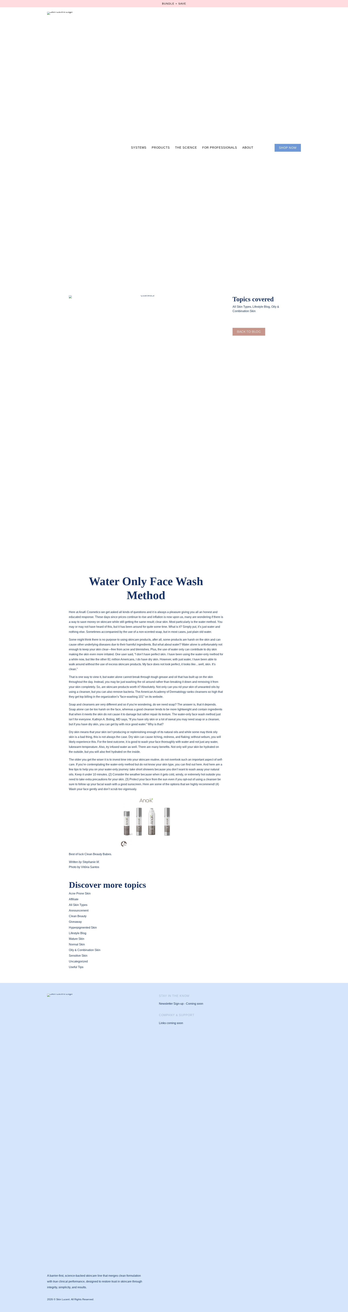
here (199, 764)
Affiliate (73, 899)
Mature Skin (76, 938)
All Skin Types (242, 306)
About (247, 147)
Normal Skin (77, 944)
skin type (168, 764)
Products (161, 147)
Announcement (78, 910)
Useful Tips (76, 967)
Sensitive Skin (78, 955)
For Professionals (219, 147)
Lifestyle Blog (261, 306)
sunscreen (134, 784)
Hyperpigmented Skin (83, 927)
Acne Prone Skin (80, 893)
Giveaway (75, 921)
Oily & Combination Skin (84, 950)
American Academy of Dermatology (163, 691)
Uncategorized (78, 961)
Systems (138, 147)
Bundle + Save (174, 3)
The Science (186, 147)
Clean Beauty (77, 916)
